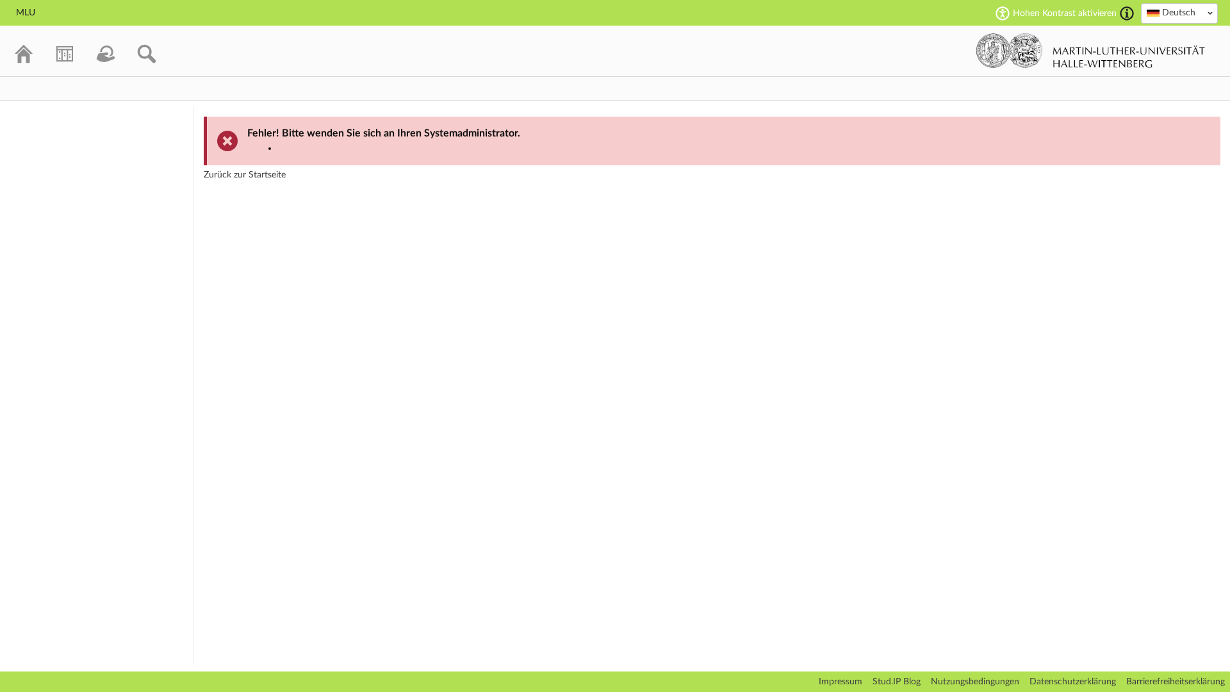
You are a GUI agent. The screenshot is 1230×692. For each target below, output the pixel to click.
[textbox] (1179, 13)
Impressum (840, 681)
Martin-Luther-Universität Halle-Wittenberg (1091, 51)
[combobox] (1179, 13)
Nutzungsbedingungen (975, 681)
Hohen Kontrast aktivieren (1065, 13)
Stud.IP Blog (897, 681)
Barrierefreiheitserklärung (1175, 681)
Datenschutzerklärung (1072, 681)
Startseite (267, 174)
